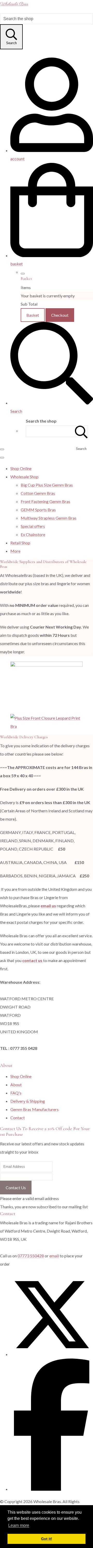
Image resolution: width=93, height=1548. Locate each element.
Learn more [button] (18, 1525)
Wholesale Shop (24, 476)
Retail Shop (20, 542)
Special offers (33, 526)
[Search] (81, 431)
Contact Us (16, 1187)
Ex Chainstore (33, 534)
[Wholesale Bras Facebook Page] (51, 1489)
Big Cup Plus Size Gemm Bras (47, 484)
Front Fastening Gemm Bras (45, 501)
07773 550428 (31, 1255)
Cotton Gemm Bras (38, 493)
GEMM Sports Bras (38, 509)
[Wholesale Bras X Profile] (51, 1354)
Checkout (59, 315)
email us (48, 905)
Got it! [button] (46, 1539)
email (54, 1255)
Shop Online (21, 468)
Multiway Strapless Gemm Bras (48, 517)
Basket (32, 315)
